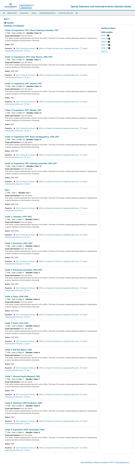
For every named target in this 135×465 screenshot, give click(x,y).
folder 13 (105, 48)
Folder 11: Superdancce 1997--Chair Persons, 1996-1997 (29, 57)
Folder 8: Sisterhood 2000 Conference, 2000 (23, 403)
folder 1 (105, 35)
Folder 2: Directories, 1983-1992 (18, 243)
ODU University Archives (25, 48)
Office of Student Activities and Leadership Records (58, 48)
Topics (33, 13)
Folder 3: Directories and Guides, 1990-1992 (23, 270)
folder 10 (105, 38)
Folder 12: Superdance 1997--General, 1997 (23, 83)
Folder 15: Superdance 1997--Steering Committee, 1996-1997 (31, 163)
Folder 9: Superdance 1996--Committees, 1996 (24, 429)
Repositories (12, 13)
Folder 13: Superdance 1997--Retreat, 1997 (23, 110)
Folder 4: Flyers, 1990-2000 (16, 296)
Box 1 (29, 51)
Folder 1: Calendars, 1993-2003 (18, 216)
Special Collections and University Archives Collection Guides (101, 6)
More (104, 51)
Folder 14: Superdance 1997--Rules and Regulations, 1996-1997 (32, 136)
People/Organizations (48, 13)
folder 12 (105, 45)
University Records (66, 13)
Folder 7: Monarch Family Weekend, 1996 (22, 376)
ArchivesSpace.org (122, 462)
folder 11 (105, 42)
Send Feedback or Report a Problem (94, 462)
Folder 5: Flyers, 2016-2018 (16, 323)
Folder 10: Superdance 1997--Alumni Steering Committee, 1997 (32, 30)
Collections (24, 13)
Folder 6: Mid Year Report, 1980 (18, 349)
